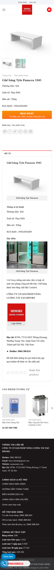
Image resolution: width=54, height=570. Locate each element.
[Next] (47, 38)
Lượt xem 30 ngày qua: (12, 548)
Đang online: (8, 535)
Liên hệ (32, 2)
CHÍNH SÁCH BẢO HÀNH (13, 484)
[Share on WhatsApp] (4, 131)
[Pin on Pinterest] (25, 131)
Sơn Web (44, 568)
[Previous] (6, 38)
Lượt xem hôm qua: (11, 540)
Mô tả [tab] (7, 153)
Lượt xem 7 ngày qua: (12, 544)
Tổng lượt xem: (9, 552)
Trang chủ (6, 75)
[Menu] (4, 9)
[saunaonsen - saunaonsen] (27, 10)
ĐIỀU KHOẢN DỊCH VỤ (12, 494)
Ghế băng (11, 280)
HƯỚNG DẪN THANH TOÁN (15, 489)
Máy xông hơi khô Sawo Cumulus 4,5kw (38, 423)
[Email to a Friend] (20, 131)
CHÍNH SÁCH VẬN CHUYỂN (15, 499)
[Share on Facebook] (10, 131)
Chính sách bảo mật (11, 504)
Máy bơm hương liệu (10, 422)
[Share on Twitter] (15, 131)
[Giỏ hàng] (49, 9)
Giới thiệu (22, 2)
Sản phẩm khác (21, 75)
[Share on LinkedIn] (30, 131)
